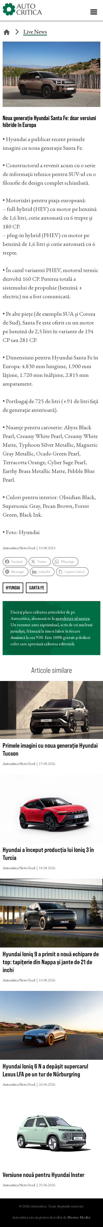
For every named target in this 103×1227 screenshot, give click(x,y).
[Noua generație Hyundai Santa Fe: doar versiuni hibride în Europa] (51, 105)
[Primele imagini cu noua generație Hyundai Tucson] (51, 711)
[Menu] (93, 12)
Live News (35, 31)
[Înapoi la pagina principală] (7, 31)
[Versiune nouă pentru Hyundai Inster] (51, 1133)
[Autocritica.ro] (22, 9)
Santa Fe (36, 587)
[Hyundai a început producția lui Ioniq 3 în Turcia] (51, 810)
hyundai (13, 587)
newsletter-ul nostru (72, 618)
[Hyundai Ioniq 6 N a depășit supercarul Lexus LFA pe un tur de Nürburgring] (51, 1026)
